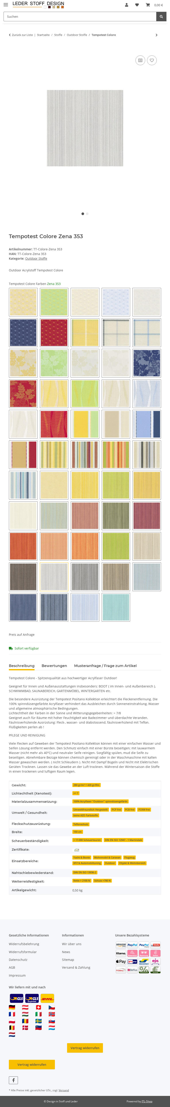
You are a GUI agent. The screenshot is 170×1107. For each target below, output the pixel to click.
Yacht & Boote (81, 857)
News (66, 952)
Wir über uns (71, 944)
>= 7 (75, 793)
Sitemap (68, 960)
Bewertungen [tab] (54, 666)
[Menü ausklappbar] (6, 3)
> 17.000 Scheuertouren (87, 840)
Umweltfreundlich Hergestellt (90, 809)
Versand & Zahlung (76, 967)
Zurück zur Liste (22, 35)
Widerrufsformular (23, 952)
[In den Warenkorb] (12, 49)
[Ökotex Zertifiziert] (76, 849)
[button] (127, 4)
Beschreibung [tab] (22, 666)
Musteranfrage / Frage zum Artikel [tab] (105, 666)
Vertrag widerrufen (85, 1048)
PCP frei (116, 809)
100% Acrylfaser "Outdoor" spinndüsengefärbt (100, 801)
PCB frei (129, 809)
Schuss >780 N (102, 880)
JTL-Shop (147, 1101)
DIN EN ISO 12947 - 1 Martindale (123, 840)
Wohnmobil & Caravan (107, 857)
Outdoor (110, 863)
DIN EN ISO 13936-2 (84, 872)
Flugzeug (129, 857)
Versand (64, 1090)
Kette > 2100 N (81, 880)
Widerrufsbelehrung (24, 944)
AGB (12, 967)
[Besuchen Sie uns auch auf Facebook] (13, 1080)
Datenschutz (18, 960)
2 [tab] (87, 213)
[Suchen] (161, 16)
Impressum (17, 975)
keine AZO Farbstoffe (85, 815)
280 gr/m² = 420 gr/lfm (86, 785)
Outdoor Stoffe (36, 258)
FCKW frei (144, 809)
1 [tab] (82, 213)
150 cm (77, 831)
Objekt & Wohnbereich (132, 863)
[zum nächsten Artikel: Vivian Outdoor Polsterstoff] (156, 35)
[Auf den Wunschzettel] (152, 60)
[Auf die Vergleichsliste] (140, 60)
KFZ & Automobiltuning (87, 863)
